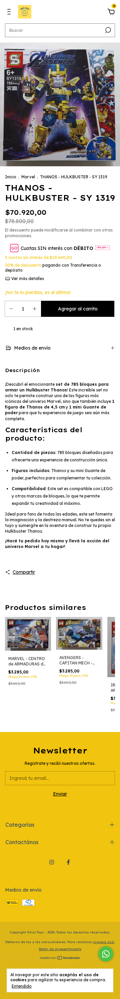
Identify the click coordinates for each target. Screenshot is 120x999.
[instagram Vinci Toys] (51, 862)
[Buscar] (107, 30)
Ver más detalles (27, 278)
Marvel (28, 176)
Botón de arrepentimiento (60, 949)
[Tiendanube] (60, 959)
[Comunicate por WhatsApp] (105, 954)
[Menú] (10, 12)
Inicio (10, 176)
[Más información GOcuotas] (102, 248)
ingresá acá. (104, 942)
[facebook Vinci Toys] (68, 862)
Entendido (22, 986)
